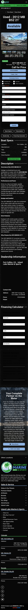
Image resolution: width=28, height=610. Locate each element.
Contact (5, 530)
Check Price (7, 83)
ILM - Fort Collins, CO (7, 538)
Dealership (6, 136)
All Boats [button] (4, 493)
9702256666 (21, 297)
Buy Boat (17, 81)
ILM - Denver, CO (6, 553)
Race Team (6, 523)
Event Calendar (7, 526)
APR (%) (5, 335)
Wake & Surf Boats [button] (7, 488)
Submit (14, 125)
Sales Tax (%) (7, 322)
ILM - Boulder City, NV (7, 571)
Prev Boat (10, 12)
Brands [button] (3, 495)
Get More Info (7, 81)
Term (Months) (7, 341)
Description (19, 131)
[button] (26, 2)
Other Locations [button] (7, 457)
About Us (6, 513)
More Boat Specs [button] (14, 159)
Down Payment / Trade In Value (12, 328)
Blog (4, 517)
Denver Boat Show (8, 528)
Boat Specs (8, 131)
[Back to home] (5, 2)
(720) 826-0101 (22, 564)
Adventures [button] (5, 503)
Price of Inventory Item (10, 315)
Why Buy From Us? (8, 515)
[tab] (4, 52)
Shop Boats (7, 5)
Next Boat (18, 12)
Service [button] (3, 498)
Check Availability (19, 83)
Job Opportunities (8, 521)
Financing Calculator (19, 136)
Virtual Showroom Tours (10, 519)
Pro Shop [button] (4, 500)
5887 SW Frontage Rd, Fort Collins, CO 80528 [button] (18, 293)
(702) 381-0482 (22, 583)
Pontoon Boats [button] (6, 491)
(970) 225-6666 (22, 550)
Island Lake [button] (5, 505)
